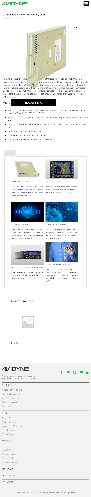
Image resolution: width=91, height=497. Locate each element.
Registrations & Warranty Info (14, 426)
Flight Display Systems (11, 394)
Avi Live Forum (8, 434)
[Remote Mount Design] (27, 178)
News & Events (8, 450)
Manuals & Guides (9, 430)
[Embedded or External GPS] (62, 221)
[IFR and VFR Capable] (27, 221)
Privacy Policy (24, 494)
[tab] (10, 153)
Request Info (33, 102)
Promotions (7, 469)
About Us (5, 446)
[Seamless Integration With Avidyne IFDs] (27, 264)
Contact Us (7, 482)
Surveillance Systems (10, 398)
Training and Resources (11, 422)
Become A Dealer (9, 454)
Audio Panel (6, 406)
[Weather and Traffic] (62, 178)
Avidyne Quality (8, 458)
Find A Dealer (8, 475)
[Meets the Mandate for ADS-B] (62, 261)
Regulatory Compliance (11, 462)
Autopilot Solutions (9, 402)
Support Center (8, 418)
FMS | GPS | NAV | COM (12, 390)
